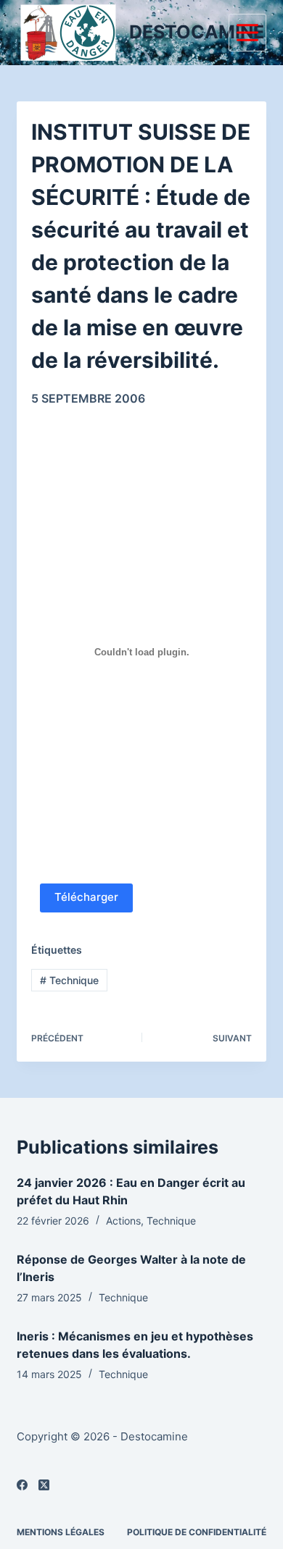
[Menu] (247, 32)
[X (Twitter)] (43, 1484)
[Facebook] (22, 1484)
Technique (69, 980)
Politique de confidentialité (196, 1532)
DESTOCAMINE (196, 32)
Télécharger (86, 897)
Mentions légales (60, 1532)
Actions (123, 1220)
